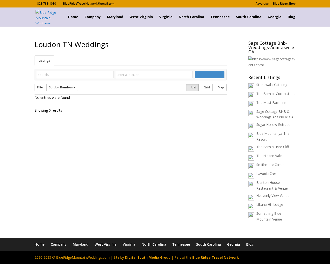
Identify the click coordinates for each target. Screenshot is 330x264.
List (193, 87)
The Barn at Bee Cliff (272, 146)
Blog (291, 17)
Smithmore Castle (270, 164)
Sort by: (61, 87)
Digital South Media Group (148, 257)
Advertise (262, 4)
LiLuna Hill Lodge (269, 204)
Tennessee (220, 17)
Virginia (165, 17)
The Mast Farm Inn (271, 102)
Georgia (274, 17)
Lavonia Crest (267, 173)
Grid (206, 87)
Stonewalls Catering (271, 84)
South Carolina (248, 17)
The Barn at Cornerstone (275, 93)
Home (73, 17)
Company (93, 17)
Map (220, 87)
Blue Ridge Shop (284, 4)
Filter (40, 87)
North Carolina (191, 17)
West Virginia (141, 17)
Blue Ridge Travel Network (215, 257)
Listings (44, 60)
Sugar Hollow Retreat (273, 124)
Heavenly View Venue (272, 195)
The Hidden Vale (269, 155)
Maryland (115, 17)
